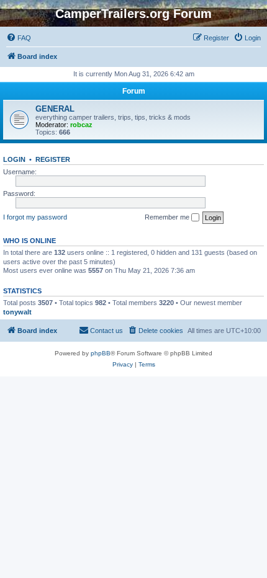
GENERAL (55, 108)
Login (14, 159)
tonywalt (17, 312)
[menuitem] (18, 37)
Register (52, 159)
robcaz (81, 124)
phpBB (101, 353)
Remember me (168, 217)
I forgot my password (35, 217)
